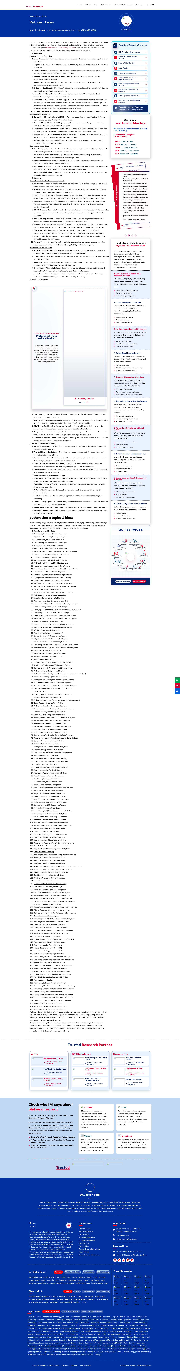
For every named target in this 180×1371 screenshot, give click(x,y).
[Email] (177, 685)
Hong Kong (97, 1277)
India (106, 1283)
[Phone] (177, 691)
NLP (104, 1334)
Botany (106, 1328)
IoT (95, 1343)
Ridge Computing (51, 1340)
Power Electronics (47, 1325)
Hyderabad (46, 1296)
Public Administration (35, 1340)
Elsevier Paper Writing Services (127, 543)
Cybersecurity (128, 1331)
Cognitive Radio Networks (69, 1331)
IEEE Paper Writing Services (120, 547)
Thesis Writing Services (84, 399)
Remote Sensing (59, 1349)
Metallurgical (67, 1320)
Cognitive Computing (50, 1331)
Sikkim (84, 1299)
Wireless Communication (63, 1355)
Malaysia (63, 1280)
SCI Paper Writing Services (118, 563)
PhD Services (131, 1365)
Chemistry (147, 1328)
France (74, 1277)
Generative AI (127, 1340)
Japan (37, 1280)
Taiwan (45, 1283)
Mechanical (121, 1317)
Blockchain (99, 1328)
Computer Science (35, 1317)
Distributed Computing (69, 1334)
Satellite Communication (96, 1349)
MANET (119, 1343)
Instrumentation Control (109, 1323)
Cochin (84, 1302)
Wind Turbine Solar (143, 1352)
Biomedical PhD (87, 1328)
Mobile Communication (53, 1346)
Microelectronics (126, 1323)
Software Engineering (43, 1352)
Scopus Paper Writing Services (116, 554)
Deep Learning (41, 1334)
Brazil (45, 1277)
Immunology (53, 1343)
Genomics (138, 1340)
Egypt (68, 1277)
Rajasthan (77, 1299)
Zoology (97, 1355)
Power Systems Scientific (121, 1346)
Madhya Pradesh (49, 1299)
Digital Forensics (54, 1334)
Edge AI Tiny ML (95, 1334)
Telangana (91, 1299)
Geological (95, 1323)
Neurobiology (33, 1337)
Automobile (104, 1320)
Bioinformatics (68, 1328)
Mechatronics (93, 1320)
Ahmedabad (54, 1302)
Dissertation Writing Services (125, 568)
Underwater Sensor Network (88, 1352)
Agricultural (127, 1320)
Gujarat (102, 1296)
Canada (51, 1277)
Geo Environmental (82, 1323)
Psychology (120, 1325)
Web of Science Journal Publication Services (142, 550)
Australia (32, 1277)
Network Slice (127, 1334)
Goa (96, 1296)
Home (78, 5)
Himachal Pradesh (35, 1299)
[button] (126, 235)
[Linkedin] (128, 1260)
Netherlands (72, 1280)
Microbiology (32, 1346)
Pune (68, 1296)
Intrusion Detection (85, 1343)
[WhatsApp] (177, 680)
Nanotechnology (140, 1323)
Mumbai (62, 1296)
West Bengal (43, 1302)
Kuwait (49, 1280)
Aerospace (50, 1320)
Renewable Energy (109, 1317)
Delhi (39, 1296)
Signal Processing (137, 1349)
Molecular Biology (69, 1346)
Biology (78, 1328)
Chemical (41, 1320)
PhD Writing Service (133, 1079)
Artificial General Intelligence (136, 1325)
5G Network (83, 1325)
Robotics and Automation (76, 1349)
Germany (81, 1277)
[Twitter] (123, 1260)
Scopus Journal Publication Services (144, 557)
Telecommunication (68, 1352)
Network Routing (104, 1346)
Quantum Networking (43, 1349)
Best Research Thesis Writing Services (60, 48)
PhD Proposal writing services (134, 1069)
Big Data (58, 1328)
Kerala (73, 1296)
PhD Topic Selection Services (133, 1058)
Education (63, 1340)
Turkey (58, 1283)
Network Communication (87, 1346)
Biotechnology (138, 1320)
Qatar (97, 1280)
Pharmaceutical (33, 1325)
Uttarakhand (33, 1302)
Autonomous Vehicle (134, 1317)
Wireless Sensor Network (83, 1355)
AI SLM (35, 1328)
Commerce (85, 1331)
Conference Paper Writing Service (95, 1069)
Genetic (70, 1323)
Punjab (69, 1299)
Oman (92, 1280)
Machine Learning (108, 1343)
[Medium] (132, 1260)
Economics (84, 1334)
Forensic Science (114, 1340)
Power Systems (61, 1325)
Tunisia (52, 1283)
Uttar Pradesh (102, 1299)
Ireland (31, 1280)
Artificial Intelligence (46, 1328)
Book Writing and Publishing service (96, 1058)
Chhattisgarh (88, 1296)
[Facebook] (119, 1260)
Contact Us (151, 5)
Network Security (114, 1334)
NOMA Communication (69, 1337)
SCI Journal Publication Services (136, 544)
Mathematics (141, 1343)
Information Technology (52, 1317)
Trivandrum (76, 1302)
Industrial (58, 1320)
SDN (108, 1349)
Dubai (62, 1277)
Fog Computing (101, 1340)
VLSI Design (72, 1325)
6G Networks (94, 1325)
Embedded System (45, 1323)
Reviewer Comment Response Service (92, 1079)
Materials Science (80, 1320)
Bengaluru (32, 1296)
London (56, 1280)
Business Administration (120, 1328)
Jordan (43, 1280)
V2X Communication (108, 1352)
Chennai (54, 1296)
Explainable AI (73, 1340)
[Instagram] (115, 1260)
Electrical (65, 1317)
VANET (119, 1352)
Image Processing (41, 1343)
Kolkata (79, 1296)
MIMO (40, 1346)
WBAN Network (34, 1355)
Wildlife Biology (129, 1352)
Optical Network (104, 1337)
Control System (116, 1320)
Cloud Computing (34, 1331)
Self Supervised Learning (120, 1349)
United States (97, 1283)
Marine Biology (128, 1343)
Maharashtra (61, 1299)
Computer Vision (115, 1331)
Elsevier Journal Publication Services (133, 569)
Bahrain (39, 1277)
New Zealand (83, 1280)
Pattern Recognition (119, 1337)
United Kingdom (85, 1283)
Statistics (56, 1352)
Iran (104, 1277)
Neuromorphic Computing (49, 1337)
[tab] (58, 1272)
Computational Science (99, 1331)
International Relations (67, 1343)
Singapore (38, 1283)
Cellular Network (136, 1328)
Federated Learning (86, 1340)
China (57, 1277)
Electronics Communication (80, 1317)
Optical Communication (88, 1337)
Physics (131, 1337)
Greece (89, 1277)
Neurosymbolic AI (140, 1334)
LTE (99, 1343)
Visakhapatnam (65, 1302)
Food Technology (59, 1323)
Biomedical (97, 1317)
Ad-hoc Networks (107, 1325)
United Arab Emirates (70, 1283)
